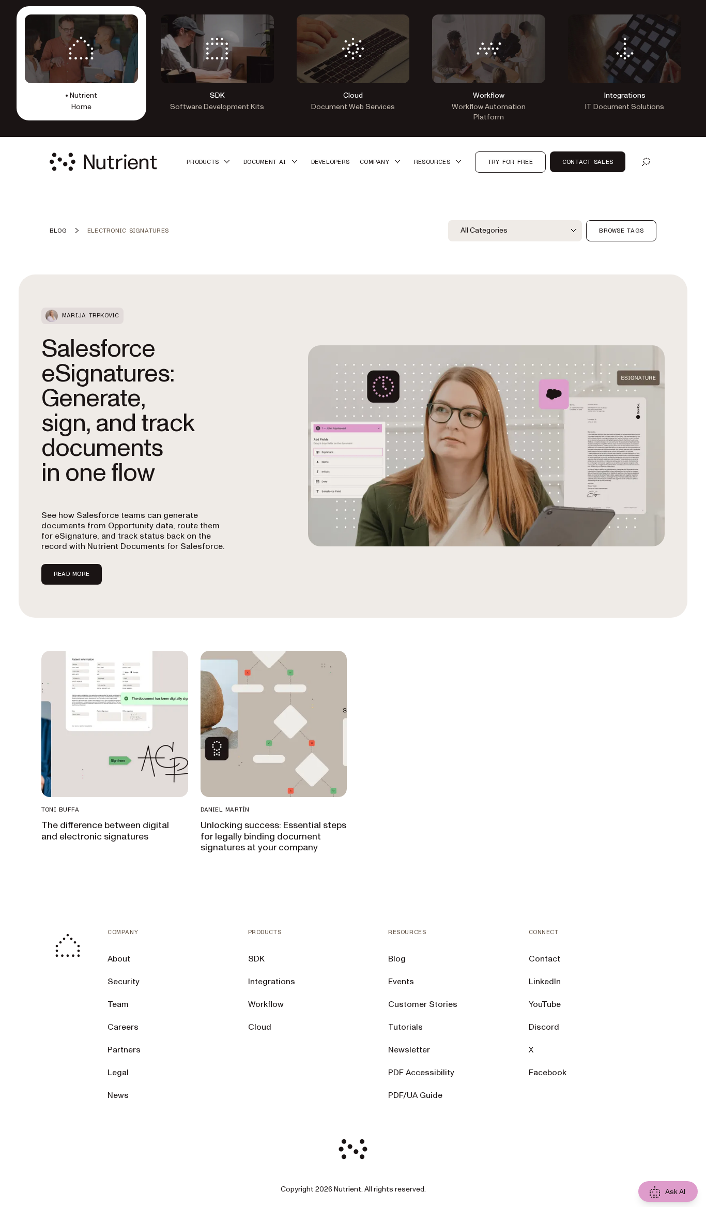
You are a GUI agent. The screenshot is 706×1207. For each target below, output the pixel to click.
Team (118, 1004)
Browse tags (621, 230)
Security (124, 981)
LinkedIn (545, 981)
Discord (544, 1027)
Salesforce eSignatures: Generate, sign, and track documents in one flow (117, 411)
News (118, 1095)
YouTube (545, 1004)
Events (401, 981)
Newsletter (409, 1050)
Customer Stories (422, 1004)
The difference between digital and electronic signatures (105, 831)
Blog (397, 959)
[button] (210, 162)
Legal (118, 1072)
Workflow (266, 1004)
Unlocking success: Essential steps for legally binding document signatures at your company (273, 836)
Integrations (271, 981)
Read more (71, 574)
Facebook (547, 1072)
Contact (544, 959)
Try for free (510, 162)
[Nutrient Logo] (103, 161)
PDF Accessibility (421, 1072)
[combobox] (515, 230)
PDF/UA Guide (415, 1095)
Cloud (259, 1027)
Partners (124, 1050)
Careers (123, 1027)
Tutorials (405, 1027)
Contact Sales (587, 162)
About (119, 959)
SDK (256, 959)
